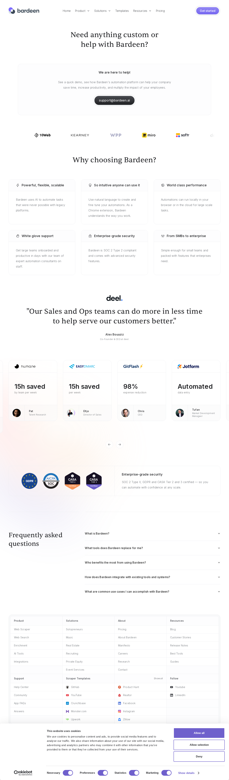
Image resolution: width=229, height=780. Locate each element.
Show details (186, 772)
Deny (199, 756)
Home (67, 11)
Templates (122, 11)
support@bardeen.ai (114, 100)
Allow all (199, 732)
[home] (24, 10)
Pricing (160, 11)
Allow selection (199, 744)
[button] (82, 11)
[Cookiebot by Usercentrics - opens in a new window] (23, 773)
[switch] (103, 773)
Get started (207, 11)
